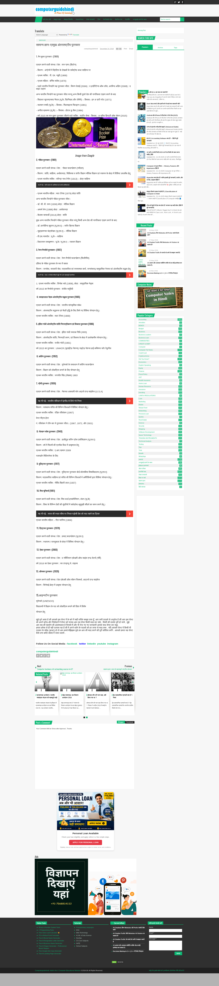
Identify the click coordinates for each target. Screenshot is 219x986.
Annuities (142, 322)
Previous (36, 681)
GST (140, 377)
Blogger (121, 722)
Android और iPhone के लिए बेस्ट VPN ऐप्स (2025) (162, 115)
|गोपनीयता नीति (174, 970)
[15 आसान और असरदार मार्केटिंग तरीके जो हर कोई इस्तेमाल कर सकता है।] (142, 263)
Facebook (182, 2)
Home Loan (143, 383)
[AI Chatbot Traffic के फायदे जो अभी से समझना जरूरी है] (142, 253)
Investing (142, 392)
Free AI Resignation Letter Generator (51, 941)
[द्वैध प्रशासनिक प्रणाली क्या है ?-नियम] (123, 681)
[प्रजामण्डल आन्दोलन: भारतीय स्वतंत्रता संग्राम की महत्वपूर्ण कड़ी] (46, 681)
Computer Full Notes (146, 350)
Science (141, 423)
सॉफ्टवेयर (141, 484)
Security (141, 426)
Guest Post (79, 19)
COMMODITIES (144, 341)
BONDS (141, 326)
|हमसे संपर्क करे (158, 970)
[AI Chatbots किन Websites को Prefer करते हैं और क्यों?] (142, 232)
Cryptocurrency (144, 356)
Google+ (175, 2)
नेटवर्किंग (127, 19)
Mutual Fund (143, 408)
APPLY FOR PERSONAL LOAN (85, 842)
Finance (141, 371)
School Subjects (81, 946)
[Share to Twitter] (52, 683)
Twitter (178, 2)
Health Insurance (144, 380)
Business (142, 332)
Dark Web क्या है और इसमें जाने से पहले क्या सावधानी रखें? (163, 104)
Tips (140, 447)
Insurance (142, 389)
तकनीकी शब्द (142, 472)
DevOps (79, 938)
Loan (140, 399)
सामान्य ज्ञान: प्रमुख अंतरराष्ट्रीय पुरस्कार (58, 44)
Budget (141, 329)
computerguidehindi (91, 49)
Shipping (142, 429)
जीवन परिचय (142, 468)
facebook (72, 644)
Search (182, 19)
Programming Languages (85, 927)
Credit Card (143, 353)
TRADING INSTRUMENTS (148, 438)
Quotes (141, 417)
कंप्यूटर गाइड (57, 19)
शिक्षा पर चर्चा (142, 478)
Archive (160, 48)
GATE (78, 943)
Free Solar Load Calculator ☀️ (49, 933)
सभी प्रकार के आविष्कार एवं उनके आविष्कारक (57, 185)
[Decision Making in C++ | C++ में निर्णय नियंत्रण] (142, 273)
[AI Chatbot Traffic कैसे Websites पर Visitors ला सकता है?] (142, 243)
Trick (140, 450)
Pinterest (48, 655)
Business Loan (144, 338)
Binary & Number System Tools (49, 927)
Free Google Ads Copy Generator (50, 951)
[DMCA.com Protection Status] (118, 963)
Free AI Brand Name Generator (49, 938)
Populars (145, 47)
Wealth (141, 453)
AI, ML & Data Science (84, 935)
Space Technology (145, 435)
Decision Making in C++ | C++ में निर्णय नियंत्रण (162, 273)
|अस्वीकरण (166, 970)
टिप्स (99, 19)
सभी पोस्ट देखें (47, 19)
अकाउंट (141, 459)
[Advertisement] (160, 69)
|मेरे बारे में (181, 970)
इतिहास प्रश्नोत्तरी (144, 465)
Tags (175, 48)
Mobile (141, 405)
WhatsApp (142, 456)
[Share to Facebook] (48, 683)
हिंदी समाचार (142, 487)
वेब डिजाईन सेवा (107, 19)
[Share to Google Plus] (55, 683)
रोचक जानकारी (90, 19)
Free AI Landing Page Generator (50, 954)
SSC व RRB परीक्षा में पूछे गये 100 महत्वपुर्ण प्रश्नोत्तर (60, 275)
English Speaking (145, 365)
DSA (77, 930)
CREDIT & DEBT (144, 344)
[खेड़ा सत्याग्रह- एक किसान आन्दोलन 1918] (72, 681)
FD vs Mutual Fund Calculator (49, 935)
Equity (141, 368)
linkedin (91, 644)
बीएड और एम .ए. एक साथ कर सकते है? (157, 92)
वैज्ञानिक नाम (118, 19)
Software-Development (146, 432)
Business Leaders (145, 335)
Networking (143, 411)
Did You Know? (144, 359)
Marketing (142, 402)
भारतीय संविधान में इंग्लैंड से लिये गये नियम (64, 401)
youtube (101, 644)
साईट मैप (151, 970)
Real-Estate (143, 420)
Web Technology (82, 933)
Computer (142, 347)
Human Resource (145, 386)
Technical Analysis (145, 441)
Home (38, 19)
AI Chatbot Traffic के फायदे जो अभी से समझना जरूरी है (163, 253)
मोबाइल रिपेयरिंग (68, 19)
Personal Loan (144, 414)
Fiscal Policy (143, 374)
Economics (142, 362)
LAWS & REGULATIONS (147, 395)
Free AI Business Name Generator (50, 943)
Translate (76, 35)
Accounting (142, 319)
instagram (112, 644)
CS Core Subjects (82, 941)
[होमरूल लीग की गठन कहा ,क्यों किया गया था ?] (97, 681)
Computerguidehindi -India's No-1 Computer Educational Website (57, 970)
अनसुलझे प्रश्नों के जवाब (140, 19)
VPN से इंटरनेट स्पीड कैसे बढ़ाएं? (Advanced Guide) (162, 127)
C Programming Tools (46, 930)
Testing (141, 444)
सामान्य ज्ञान (42, 40)
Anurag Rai (142, 30)
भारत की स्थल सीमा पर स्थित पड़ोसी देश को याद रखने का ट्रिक (73, 513)
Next (132, 681)
